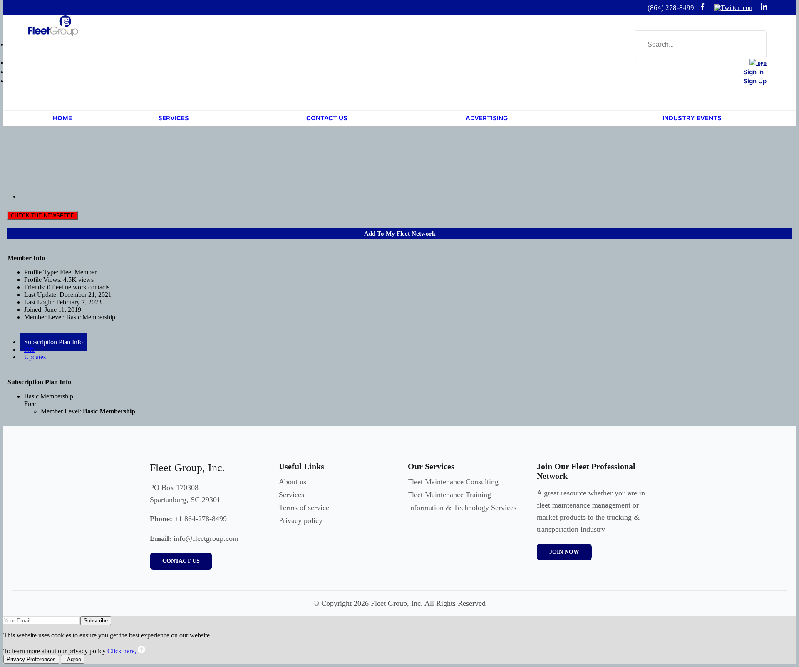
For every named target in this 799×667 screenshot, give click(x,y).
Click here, (122, 651)
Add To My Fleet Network (399, 233)
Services (291, 494)
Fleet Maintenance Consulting (453, 482)
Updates (35, 357)
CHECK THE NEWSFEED (42, 215)
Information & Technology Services (462, 507)
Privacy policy (301, 520)
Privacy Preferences (31, 659)
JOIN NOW (564, 552)
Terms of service (304, 507)
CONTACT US (181, 561)
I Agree (72, 659)
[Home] (758, 63)
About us (292, 482)
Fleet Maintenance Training (449, 494)
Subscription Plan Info (53, 342)
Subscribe (96, 620)
